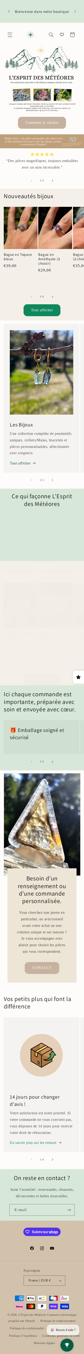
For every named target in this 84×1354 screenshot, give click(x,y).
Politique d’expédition (23, 1335)
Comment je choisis (42, 123)
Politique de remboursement (58, 1320)
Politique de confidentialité (27, 1328)
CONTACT (42, 968)
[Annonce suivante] (75, 11)
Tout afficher (42, 310)
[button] (9, 34)
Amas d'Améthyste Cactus (53, 635)
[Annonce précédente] (9, 11)
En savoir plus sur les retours (33, 1143)
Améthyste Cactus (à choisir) (18, 635)
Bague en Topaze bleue (18, 256)
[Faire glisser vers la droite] (52, 181)
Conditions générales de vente (61, 1335)
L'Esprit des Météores (32, 1314)
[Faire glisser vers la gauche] (31, 181)
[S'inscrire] (69, 1209)
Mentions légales (44, 1343)
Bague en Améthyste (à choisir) (49, 259)
